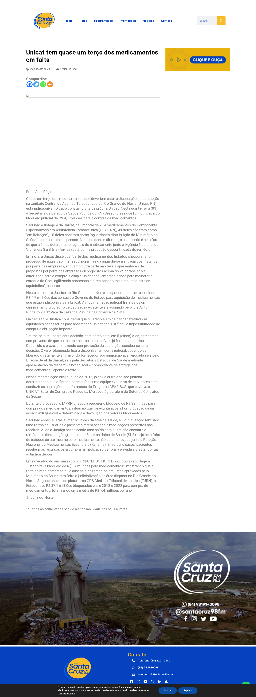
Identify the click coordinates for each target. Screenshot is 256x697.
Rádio (83, 20)
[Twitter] (36, 84)
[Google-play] (159, 681)
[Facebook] (29, 84)
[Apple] (166, 681)
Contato (166, 20)
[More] (50, 84)
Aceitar (168, 690)
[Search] (221, 20)
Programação (103, 20)
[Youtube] (145, 681)
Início (69, 20)
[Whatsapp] (43, 84)
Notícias (148, 20)
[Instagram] (138, 681)
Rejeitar (188, 690)
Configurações (66, 693)
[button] (151, 660)
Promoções (128, 20)
